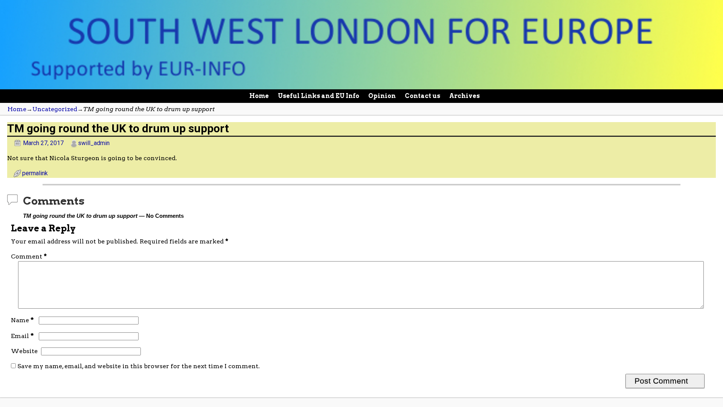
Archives (464, 95)
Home (259, 95)
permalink (35, 173)
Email (22, 336)
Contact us (422, 95)
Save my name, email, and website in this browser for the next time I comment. (138, 366)
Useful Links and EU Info (318, 95)
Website (24, 351)
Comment (29, 256)
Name (22, 320)
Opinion (382, 95)
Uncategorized (54, 109)
